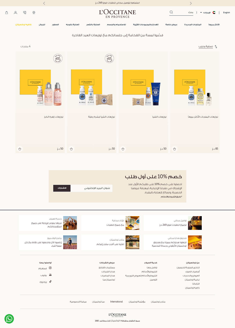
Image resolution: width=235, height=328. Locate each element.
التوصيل (153, 280)
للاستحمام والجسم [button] (116, 25)
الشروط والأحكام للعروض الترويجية (141, 276)
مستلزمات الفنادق (107, 268)
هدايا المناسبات (108, 276)
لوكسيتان (115, 321)
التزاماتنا (196, 284)
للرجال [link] (42, 25)
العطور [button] (55, 25)
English (226, 13)
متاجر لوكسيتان (158, 302)
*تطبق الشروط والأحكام (171, 197)
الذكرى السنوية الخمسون (188, 268)
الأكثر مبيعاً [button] (214, 25)
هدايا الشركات (108, 272)
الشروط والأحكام (149, 272)
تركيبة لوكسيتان (192, 280)
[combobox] (183, 12)
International (116, 302)
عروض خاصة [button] (171, 25)
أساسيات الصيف (192, 272)
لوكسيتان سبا (109, 280)
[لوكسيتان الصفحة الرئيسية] (117, 13)
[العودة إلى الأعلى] (22, 318)
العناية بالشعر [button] (93, 25)
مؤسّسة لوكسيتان (137, 302)
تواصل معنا (152, 268)
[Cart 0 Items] (7, 13)
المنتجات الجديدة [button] (192, 25)
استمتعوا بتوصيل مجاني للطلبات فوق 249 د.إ (117, 3)
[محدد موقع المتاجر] (34, 13)
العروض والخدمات (191, 276)
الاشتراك (62, 188)
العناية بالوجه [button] (72, 25)
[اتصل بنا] (24, 13)
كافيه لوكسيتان (192, 288)
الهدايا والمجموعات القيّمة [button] (145, 25)
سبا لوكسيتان (98, 302)
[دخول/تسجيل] (15, 13)
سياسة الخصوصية (78, 302)
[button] (23, 24)
